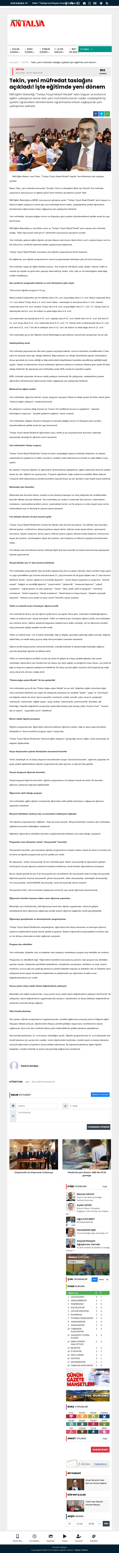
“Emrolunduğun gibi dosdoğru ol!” (93, 1233)
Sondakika (34, 1541)
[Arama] (72, 3)
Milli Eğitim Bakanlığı (43, 1081)
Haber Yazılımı (81, 1550)
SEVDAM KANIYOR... (85, 1222)
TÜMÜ (104, 1186)
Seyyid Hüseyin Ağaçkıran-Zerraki (88, 1242)
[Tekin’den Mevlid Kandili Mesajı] (75, 1505)
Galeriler (51, 1541)
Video (65, 1541)
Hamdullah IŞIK (86, 1230)
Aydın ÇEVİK (84, 1205)
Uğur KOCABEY (86, 1219)
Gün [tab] (95, 1279)
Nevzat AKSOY (85, 1194)
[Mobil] (66, 3)
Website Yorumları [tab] (100, 1094)
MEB (27, 1081)
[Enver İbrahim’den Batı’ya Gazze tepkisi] (75, 1484)
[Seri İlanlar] (89, 3)
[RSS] (107, 3)
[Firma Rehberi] (84, 3)
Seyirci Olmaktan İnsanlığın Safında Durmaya (89, 1199)
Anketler (94, 1541)
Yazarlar (79, 1541)
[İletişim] (78, 3)
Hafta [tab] (101, 1279)
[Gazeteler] (95, 3)
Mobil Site (17, 1541)
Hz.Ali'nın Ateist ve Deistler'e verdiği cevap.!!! (88, 1249)
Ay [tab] (107, 1279)
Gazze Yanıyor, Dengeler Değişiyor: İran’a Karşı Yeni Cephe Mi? (87, 1211)
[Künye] (101, 3)
